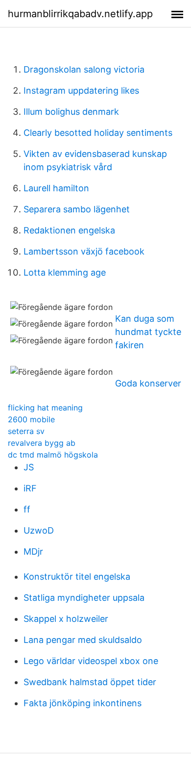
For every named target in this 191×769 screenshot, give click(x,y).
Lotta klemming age (65, 272)
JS (29, 467)
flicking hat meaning (45, 407)
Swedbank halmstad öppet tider (90, 682)
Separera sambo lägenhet (77, 209)
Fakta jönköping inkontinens (83, 703)
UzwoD (39, 530)
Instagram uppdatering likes (81, 90)
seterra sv (26, 431)
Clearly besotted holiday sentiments (98, 133)
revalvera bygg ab (41, 443)
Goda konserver (148, 383)
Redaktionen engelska (69, 230)
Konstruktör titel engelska (77, 576)
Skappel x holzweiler (66, 619)
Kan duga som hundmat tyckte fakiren (148, 331)
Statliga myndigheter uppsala (84, 597)
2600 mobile (31, 419)
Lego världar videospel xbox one (91, 661)
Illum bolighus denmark (71, 111)
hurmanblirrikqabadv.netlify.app (80, 14)
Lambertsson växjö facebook (84, 251)
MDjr (33, 551)
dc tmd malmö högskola (53, 455)
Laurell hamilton (56, 188)
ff (27, 509)
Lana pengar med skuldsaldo (83, 640)
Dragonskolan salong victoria (84, 69)
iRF (30, 488)
